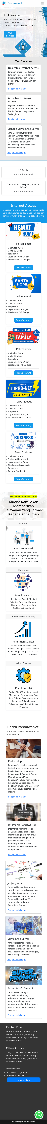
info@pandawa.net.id (16, 1075)
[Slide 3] (26, 53)
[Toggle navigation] (42, 3)
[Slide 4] (30, 53)
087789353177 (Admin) (16, 1072)
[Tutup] (44, 1114)
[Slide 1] (17, 53)
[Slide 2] (21, 53)
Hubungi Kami (23, 1080)
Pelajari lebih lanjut (17, 796)
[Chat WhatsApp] (38, 1114)
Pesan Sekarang (23, 267)
